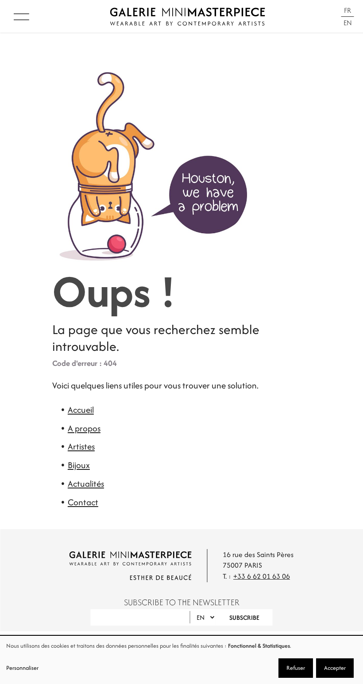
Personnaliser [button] (22, 668)
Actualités (86, 483)
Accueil (81, 409)
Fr (347, 10)
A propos (84, 428)
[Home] (187, 16)
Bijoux (79, 465)
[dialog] (181, 660)
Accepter (335, 668)
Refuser (295, 668)
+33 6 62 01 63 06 (261, 576)
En (348, 23)
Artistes (81, 446)
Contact (83, 502)
